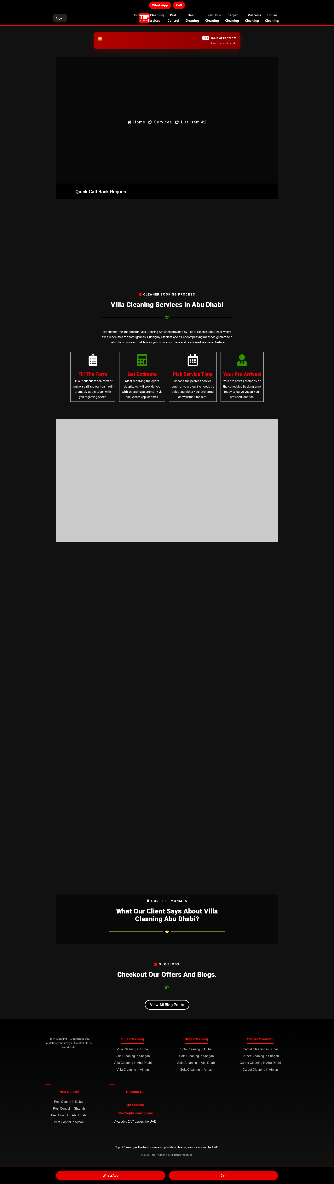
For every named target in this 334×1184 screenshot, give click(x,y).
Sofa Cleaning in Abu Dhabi (196, 1062)
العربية (60, 18)
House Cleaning (272, 18)
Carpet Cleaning (232, 18)
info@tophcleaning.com (135, 1113)
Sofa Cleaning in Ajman (196, 1069)
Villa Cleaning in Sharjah (132, 1056)
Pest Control (173, 18)
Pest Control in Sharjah (69, 1108)
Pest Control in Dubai (69, 1101)
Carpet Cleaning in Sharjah (260, 1056)
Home (136, 15)
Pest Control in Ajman (69, 1122)
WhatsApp (160, 5)
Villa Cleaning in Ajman (133, 1069)
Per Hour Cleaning (213, 18)
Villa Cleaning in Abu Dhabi (133, 1062)
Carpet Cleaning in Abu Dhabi (260, 1062)
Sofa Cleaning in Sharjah (196, 1056)
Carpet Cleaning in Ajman (260, 1069)
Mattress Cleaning (253, 18)
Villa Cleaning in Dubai (133, 1049)
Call (179, 5)
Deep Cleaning (192, 18)
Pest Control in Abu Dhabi (69, 1115)
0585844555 (135, 1104)
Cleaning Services (156, 18)
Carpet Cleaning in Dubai (260, 1049)
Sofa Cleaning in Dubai (196, 1049)
